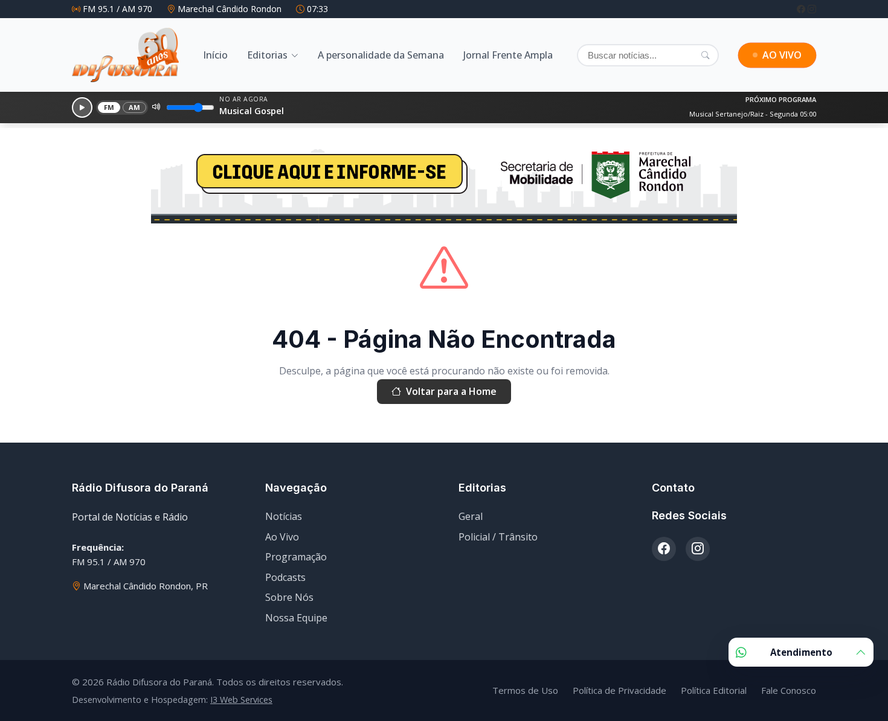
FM (109, 107)
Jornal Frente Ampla (508, 55)
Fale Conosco (788, 690)
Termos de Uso (525, 690)
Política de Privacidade (619, 690)
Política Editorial (714, 690)
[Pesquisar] (705, 55)
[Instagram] (812, 8)
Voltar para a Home (451, 391)
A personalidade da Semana (381, 55)
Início (215, 55)
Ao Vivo (282, 536)
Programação (296, 556)
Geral (470, 516)
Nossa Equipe (296, 617)
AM (135, 107)
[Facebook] (802, 8)
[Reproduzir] (82, 107)
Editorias (267, 55)
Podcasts (285, 577)
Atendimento (801, 652)
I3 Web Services (241, 699)
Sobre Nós (289, 597)
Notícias (283, 516)
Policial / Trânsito (498, 536)
